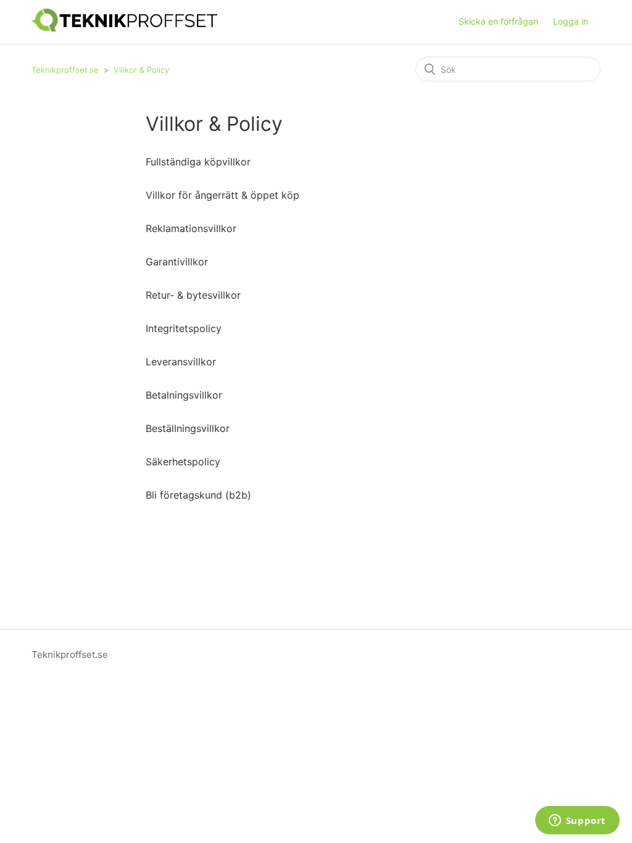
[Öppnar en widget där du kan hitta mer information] (577, 821)
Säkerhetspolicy (183, 461)
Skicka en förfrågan (498, 21)
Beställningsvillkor (188, 428)
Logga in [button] (570, 21)
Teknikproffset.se (65, 70)
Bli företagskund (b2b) (198, 495)
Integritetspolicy (184, 328)
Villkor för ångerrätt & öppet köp (222, 195)
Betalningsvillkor (184, 395)
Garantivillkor (177, 261)
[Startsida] (124, 28)
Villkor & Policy (141, 70)
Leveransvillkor (181, 361)
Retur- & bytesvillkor (193, 295)
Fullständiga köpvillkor (198, 162)
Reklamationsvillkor (191, 228)
